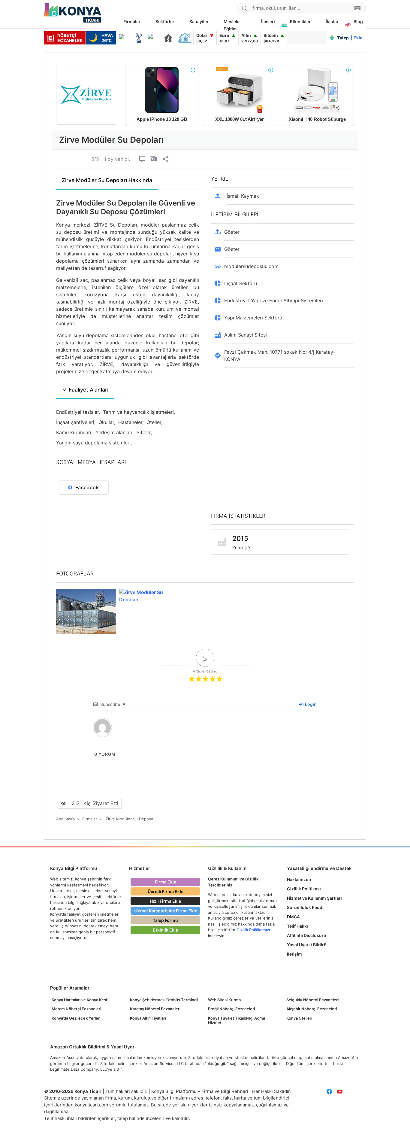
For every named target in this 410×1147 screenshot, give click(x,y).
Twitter (350, 1091)
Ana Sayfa (65, 818)
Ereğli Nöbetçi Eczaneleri (231, 1008)
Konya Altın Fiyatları (148, 1018)
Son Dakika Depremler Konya (168, 38)
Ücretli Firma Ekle (165, 891)
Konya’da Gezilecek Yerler (76, 1018)
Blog (358, 21)
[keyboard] (357, 8)
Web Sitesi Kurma (224, 999)
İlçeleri (268, 21)
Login (310, 704)
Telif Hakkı (297, 926)
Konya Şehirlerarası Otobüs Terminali (164, 999)
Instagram (360, 1091)
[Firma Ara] (244, 9)
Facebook (329, 1091)
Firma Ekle (165, 881)
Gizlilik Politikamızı (253, 929)
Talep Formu (165, 920)
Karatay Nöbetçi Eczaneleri (155, 1008)
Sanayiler (199, 21)
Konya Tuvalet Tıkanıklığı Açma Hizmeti (236, 1020)
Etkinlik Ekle (165, 929)
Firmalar (131, 21)
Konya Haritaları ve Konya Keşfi (80, 999)
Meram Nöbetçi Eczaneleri (76, 1008)
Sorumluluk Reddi (305, 907)
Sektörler (164, 21)
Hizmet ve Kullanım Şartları (314, 898)
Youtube (339, 1091)
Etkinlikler (300, 21)
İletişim (294, 953)
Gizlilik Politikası (304, 888)
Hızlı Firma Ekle (165, 901)
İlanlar (332, 21)
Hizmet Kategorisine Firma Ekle (165, 910)
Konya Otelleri (299, 1018)
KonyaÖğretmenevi (184, 38)
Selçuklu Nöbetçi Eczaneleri (312, 999)
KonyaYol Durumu (152, 38)
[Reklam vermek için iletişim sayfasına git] (193, 70)
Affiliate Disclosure (306, 935)
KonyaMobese (124, 38)
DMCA (293, 916)
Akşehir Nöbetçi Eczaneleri (311, 1008)
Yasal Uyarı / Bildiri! (306, 944)
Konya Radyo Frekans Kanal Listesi (139, 38)
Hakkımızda (299, 879)
